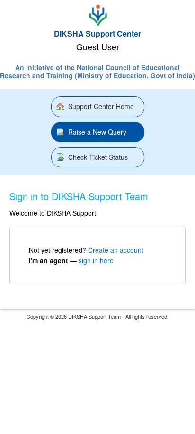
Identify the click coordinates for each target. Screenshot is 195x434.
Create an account (115, 250)
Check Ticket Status (98, 157)
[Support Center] (97, 15)
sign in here (96, 260)
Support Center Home (101, 106)
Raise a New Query (97, 132)
